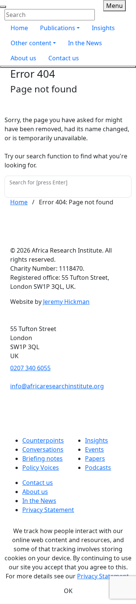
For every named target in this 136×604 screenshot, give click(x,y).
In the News (85, 43)
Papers (95, 458)
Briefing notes (42, 458)
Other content (31, 43)
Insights (103, 28)
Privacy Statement (48, 510)
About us (23, 58)
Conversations (42, 449)
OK (68, 591)
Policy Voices (40, 467)
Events (94, 449)
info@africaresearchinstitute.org (57, 386)
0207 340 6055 (30, 368)
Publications (57, 28)
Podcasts (98, 467)
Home (19, 28)
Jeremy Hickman (66, 301)
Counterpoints (43, 440)
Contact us (63, 58)
